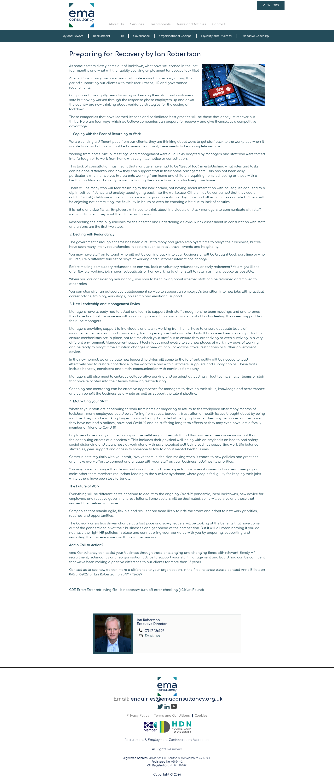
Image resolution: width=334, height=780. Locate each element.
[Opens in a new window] (160, 707)
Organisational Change (175, 36)
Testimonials (160, 24)
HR (122, 36)
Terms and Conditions (172, 715)
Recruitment (101, 36)
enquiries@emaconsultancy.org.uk (177, 699)
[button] (196, 15)
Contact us (78, 570)
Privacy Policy (138, 715)
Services (137, 24)
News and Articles (191, 24)
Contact (218, 24)
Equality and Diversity (216, 36)
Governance (141, 36)
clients (158, 562)
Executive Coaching (255, 36)
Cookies (201, 715)
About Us (116, 24)
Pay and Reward (72, 36)
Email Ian (152, 636)
